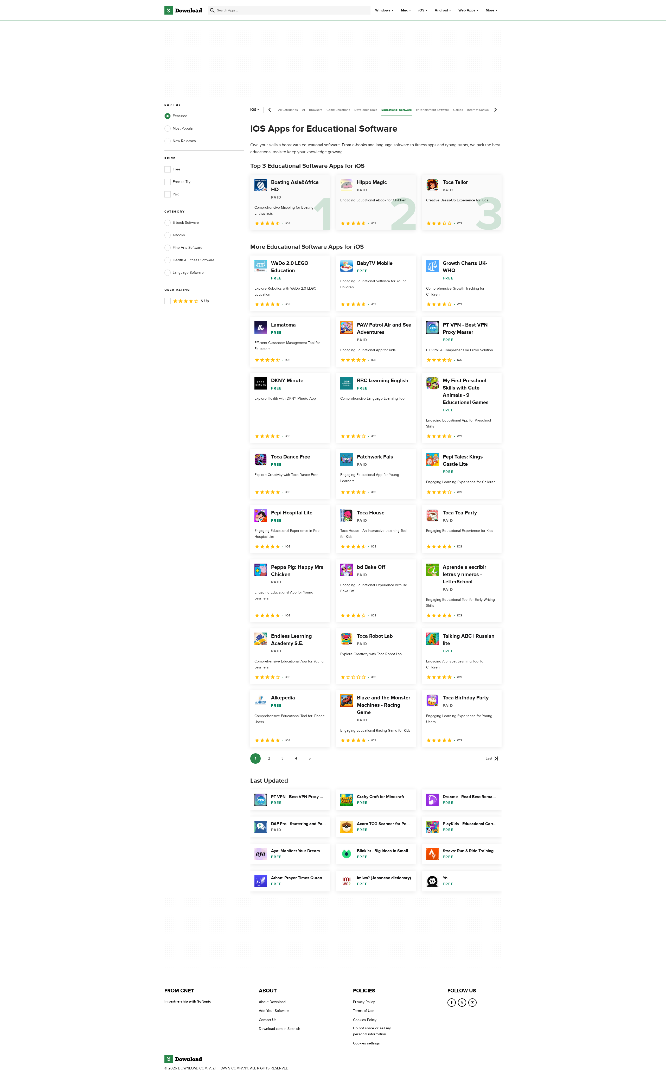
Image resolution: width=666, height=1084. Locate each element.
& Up (205, 301)
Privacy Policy (364, 1002)
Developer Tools (365, 110)
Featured (180, 116)
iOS (421, 10)
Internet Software (479, 110)
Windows (382, 10)
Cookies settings (366, 1043)
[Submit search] (212, 10)
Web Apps (466, 10)
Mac (404, 10)
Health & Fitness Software (193, 260)
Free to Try (181, 182)
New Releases (184, 141)
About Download (272, 1002)
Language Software (188, 272)
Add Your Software (274, 1011)
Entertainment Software (432, 110)
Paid (176, 194)
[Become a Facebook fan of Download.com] (451, 1002)
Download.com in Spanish (279, 1028)
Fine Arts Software (187, 247)
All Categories (288, 110)
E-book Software (186, 222)
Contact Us (268, 1020)
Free (176, 169)
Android (441, 10)
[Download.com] (183, 10)
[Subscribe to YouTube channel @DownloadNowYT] (472, 1002)
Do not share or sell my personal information (372, 1031)
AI (303, 110)
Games (458, 110)
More (490, 10)
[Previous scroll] (270, 110)
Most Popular (183, 128)
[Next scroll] (495, 110)
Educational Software (396, 110)
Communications (338, 110)
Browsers (315, 110)
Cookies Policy (364, 1020)
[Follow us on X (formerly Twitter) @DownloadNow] (462, 1002)
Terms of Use (363, 1011)
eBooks (179, 235)
